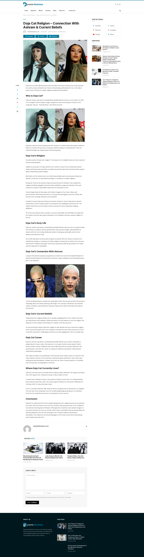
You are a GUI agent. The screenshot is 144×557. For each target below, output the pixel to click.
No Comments (53, 31)
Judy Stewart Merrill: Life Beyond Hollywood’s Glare (54, 457)
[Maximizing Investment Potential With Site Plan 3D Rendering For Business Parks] (33, 448)
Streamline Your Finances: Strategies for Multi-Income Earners (111, 47)
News (54, 10)
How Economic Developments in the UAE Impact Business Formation (77, 547)
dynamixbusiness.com (33, 31)
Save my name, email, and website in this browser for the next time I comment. (49, 497)
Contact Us (72, 10)
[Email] (17, 111)
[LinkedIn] (17, 98)
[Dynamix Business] (33, 4)
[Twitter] (17, 94)
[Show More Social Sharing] (61, 36)
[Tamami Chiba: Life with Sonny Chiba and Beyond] (77, 448)
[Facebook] (17, 90)
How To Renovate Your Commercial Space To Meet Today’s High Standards (76, 537)
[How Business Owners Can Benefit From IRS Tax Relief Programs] (96, 72)
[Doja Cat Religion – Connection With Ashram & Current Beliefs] (55, 61)
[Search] (120, 11)
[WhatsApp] (17, 107)
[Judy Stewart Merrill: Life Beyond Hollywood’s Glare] (55, 448)
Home (26, 10)
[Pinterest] (17, 102)
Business (33, 10)
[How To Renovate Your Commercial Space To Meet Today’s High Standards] (61, 537)
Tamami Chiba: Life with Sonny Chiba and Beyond (75, 457)
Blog (24, 19)
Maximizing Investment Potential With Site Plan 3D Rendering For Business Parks (33, 457)
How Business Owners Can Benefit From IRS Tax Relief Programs (111, 71)
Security (48, 10)
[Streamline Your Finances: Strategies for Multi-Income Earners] (96, 48)
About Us (62, 10)
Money (41, 10)
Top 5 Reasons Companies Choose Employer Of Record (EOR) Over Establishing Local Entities (111, 82)
